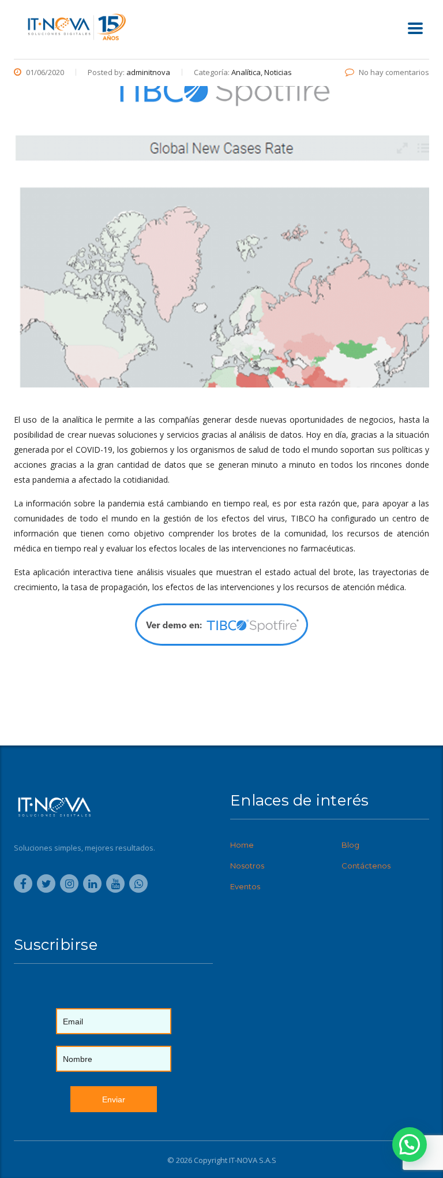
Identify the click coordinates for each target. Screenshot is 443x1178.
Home (242, 844)
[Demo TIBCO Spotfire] (221, 624)
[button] (409, 1144)
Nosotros (247, 865)
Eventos (245, 886)
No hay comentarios (394, 72)
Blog (350, 844)
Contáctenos (366, 865)
